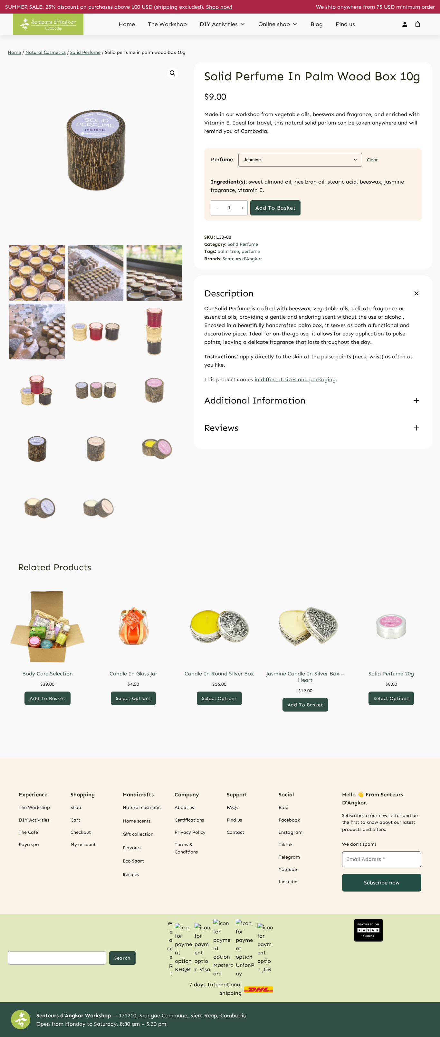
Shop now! (219, 7)
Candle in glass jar (133, 673)
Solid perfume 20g (391, 673)
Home (127, 24)
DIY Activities (219, 24)
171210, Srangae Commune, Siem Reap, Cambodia (182, 1015)
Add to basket (275, 207)
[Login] (404, 24)
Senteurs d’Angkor (242, 259)
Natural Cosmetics (45, 52)
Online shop (274, 24)
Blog (317, 24)
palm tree (228, 251)
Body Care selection (47, 673)
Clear (372, 160)
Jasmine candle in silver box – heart (305, 676)
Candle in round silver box (219, 673)
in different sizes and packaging (295, 379)
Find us (345, 24)
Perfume (222, 159)
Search (122, 958)
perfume (251, 251)
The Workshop (167, 24)
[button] (172, 73)
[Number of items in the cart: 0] (418, 24)
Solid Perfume (85, 52)
